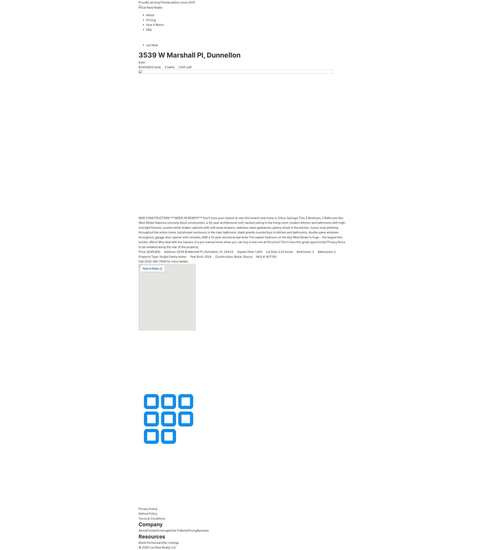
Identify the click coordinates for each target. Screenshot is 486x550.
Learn (159, 542)
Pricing (151, 20)
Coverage (163, 530)
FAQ (148, 30)
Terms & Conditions (152, 518)
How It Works (155, 25)
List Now (152, 45)
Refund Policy (148, 513)
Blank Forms (147, 542)
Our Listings (171, 542)
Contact (152, 530)
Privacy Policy (148, 509)
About (150, 15)
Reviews (203, 530)
